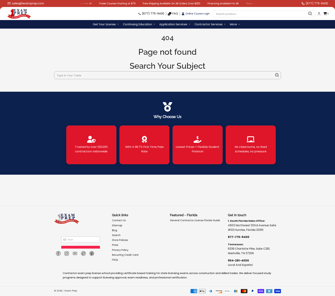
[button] (326, 14)
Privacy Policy (120, 250)
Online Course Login (197, 13)
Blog (114, 230)
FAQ (175, 14)
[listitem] (91, 145)
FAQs (115, 259)
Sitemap (117, 225)
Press (115, 245)
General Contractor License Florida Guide (195, 220)
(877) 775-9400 (153, 14)
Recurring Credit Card (125, 255)
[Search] (310, 13)
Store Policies (120, 240)
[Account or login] (319, 14)
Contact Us (119, 220)
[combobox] (263, 14)
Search (116, 235)
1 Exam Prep (70, 290)
